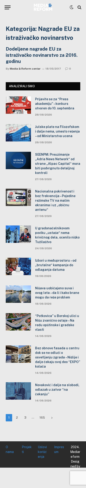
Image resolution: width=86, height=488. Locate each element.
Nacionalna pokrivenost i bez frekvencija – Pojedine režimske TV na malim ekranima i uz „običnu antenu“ (55, 200)
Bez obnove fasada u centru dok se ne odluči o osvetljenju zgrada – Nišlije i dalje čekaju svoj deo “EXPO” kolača (57, 357)
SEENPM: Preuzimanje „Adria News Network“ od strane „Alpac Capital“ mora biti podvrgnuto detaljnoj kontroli (57, 164)
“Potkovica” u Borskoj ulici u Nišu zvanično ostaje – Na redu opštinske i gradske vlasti (57, 322)
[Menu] (8, 7)
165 (42, 417)
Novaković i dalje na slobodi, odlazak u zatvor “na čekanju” (57, 389)
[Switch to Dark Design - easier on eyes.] (72, 7)
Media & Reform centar (25, 68)
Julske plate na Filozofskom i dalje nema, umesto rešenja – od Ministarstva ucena (57, 131)
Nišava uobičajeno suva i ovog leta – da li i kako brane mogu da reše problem (57, 292)
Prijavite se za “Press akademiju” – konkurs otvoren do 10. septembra (54, 103)
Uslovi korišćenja (42, 451)
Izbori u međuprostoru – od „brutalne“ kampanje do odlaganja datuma (55, 265)
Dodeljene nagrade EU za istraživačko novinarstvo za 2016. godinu (42, 55)
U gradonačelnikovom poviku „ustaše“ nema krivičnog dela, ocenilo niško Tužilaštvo (57, 235)
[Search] (79, 7)
